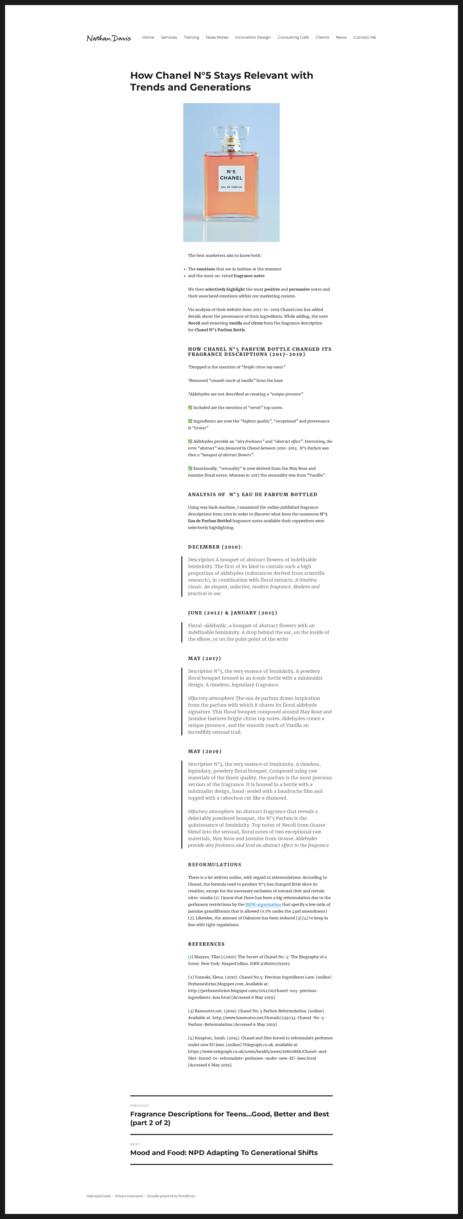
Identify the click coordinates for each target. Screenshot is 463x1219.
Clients (322, 37)
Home (148, 37)
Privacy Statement (129, 1196)
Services (169, 37)
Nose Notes (217, 37)
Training (191, 37)
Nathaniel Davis (99, 1196)
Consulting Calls (293, 37)
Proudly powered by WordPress (171, 1196)
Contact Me (365, 37)
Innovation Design (253, 37)
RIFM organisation (263, 904)
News (341, 37)
